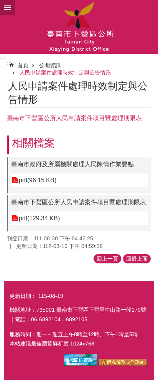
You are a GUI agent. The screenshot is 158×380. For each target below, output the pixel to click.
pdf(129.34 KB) (39, 218)
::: (3, 57)
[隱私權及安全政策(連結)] (123, 364)
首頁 (23, 65)
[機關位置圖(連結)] (80, 364)
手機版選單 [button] (7, 7)
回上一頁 (107, 259)
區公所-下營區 (79, 27)
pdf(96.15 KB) (37, 180)
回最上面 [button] (137, 259)
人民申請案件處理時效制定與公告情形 (65, 72)
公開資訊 (50, 65)
